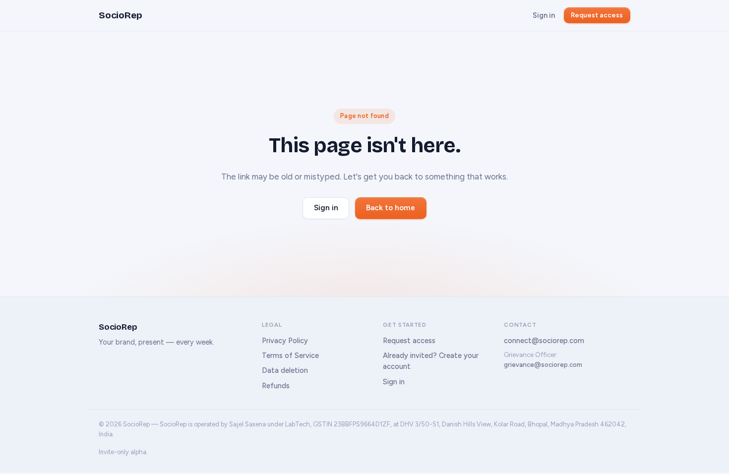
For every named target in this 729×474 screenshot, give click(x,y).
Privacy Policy (285, 340)
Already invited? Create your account (431, 361)
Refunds (276, 385)
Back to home (390, 207)
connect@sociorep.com (544, 340)
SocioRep (120, 15)
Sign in (544, 15)
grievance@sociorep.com (543, 364)
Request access (597, 15)
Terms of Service (290, 355)
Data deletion (285, 370)
